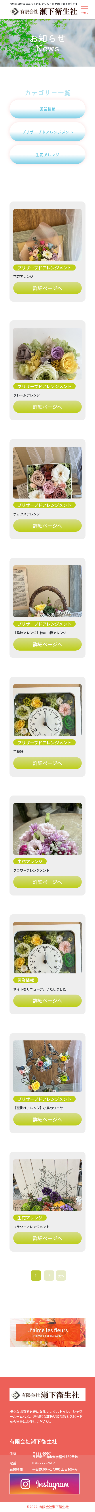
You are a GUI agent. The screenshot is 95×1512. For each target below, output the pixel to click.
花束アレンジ (23, 276)
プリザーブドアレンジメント (47, 132)
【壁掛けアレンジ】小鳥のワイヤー (39, 1107)
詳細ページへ (47, 288)
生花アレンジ (47, 155)
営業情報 (47, 109)
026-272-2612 (43, 1462)
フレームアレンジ (26, 395)
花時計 (18, 751)
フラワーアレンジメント (31, 870)
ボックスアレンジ (26, 513)
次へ (60, 1275)
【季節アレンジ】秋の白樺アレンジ (39, 632)
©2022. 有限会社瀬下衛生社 (48, 1506)
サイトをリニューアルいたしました (39, 989)
